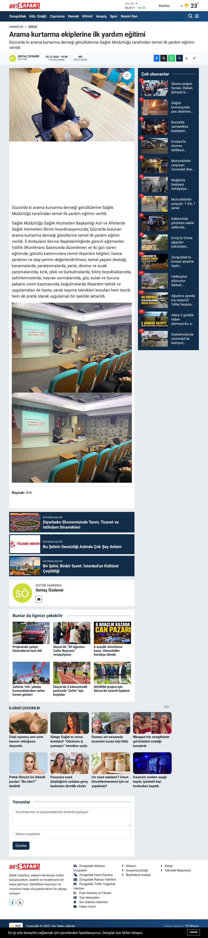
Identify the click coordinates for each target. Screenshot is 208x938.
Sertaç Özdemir (50, 590)
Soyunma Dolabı (137, 870)
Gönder (21, 846)
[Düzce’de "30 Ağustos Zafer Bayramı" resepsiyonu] (71, 632)
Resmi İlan (129, 16)
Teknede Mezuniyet (178, 870)
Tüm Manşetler (89, 897)
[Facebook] (12, 902)
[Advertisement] (86, 172)
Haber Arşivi (87, 906)
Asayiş (101, 16)
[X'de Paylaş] (163, 58)
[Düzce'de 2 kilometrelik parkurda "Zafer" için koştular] (71, 672)
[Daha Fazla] (179, 58)
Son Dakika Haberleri (93, 902)
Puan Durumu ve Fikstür (95, 893)
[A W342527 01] (72, 347)
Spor (113, 16)
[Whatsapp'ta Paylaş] (171, 58)
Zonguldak (17, 16)
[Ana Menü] (196, 16)
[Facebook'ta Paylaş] (156, 58)
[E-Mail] (39, 599)
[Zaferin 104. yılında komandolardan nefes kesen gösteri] (31, 672)
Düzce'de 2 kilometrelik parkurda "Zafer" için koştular (70, 690)
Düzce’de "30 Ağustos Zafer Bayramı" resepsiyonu (69, 650)
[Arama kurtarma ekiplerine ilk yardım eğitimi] (71, 104)
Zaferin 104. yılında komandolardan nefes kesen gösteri (29, 690)
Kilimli (87, 16)
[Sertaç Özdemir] (22, 592)
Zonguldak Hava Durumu (96, 875)
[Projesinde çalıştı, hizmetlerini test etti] (31, 632)
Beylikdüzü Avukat (138, 875)
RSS (18, 926)
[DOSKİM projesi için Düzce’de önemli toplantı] (112, 672)
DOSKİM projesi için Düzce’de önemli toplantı (112, 689)
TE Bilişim (192, 926)
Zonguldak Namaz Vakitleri (97, 879)
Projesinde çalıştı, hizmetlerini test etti (27, 649)
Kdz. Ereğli (38, 16)
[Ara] (190, 16)
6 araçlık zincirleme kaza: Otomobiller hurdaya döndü (108, 650)
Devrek (73, 16)
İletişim (131, 866)
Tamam (194, 932)
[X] (20, 902)
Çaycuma (57, 16)
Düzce (32, 26)
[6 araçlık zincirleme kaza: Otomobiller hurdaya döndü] (112, 632)
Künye (169, 866)
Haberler (16, 26)
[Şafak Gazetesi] (24, 5)
